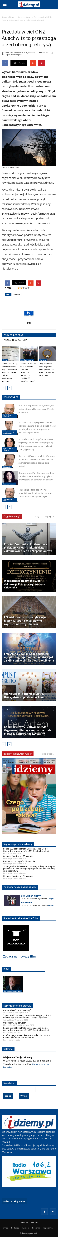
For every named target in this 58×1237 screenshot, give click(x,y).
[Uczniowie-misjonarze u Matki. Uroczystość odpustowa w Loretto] (29, 685)
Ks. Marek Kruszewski (12, 991)
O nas (5, 1227)
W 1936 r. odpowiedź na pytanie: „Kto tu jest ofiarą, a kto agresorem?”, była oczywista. (36, 409)
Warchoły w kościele (7, 416)
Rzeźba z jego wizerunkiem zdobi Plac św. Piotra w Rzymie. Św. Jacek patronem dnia (26, 1036)
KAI (29, 323)
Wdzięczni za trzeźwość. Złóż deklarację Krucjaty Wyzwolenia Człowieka (24, 584)
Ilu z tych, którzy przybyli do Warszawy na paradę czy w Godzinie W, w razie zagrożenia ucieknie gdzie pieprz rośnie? (37, 461)
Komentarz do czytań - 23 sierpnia (19, 861)
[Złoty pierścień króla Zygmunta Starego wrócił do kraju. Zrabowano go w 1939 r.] (47, 353)
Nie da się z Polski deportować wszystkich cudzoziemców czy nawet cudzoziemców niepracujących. (36, 493)
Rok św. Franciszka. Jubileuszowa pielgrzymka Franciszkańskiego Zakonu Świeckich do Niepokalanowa (28, 548)
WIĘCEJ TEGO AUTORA (15, 340)
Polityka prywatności (29, 1233)
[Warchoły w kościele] (10, 411)
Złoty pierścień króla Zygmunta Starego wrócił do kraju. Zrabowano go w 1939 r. (46, 369)
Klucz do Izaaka (9, 484)
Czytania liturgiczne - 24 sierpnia (18, 876)
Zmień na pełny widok (14, 1201)
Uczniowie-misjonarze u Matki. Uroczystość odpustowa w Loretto (26, 695)
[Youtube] (53, 1211)
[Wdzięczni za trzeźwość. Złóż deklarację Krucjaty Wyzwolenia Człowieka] (29, 576)
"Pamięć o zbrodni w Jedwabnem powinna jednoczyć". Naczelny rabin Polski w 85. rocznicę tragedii (28, 372)
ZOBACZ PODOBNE (13, 335)
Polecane (23, 1222)
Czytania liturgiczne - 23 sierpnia (18, 856)
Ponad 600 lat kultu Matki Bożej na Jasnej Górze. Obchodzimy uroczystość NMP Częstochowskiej (26, 850)
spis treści (47, 754)
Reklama (35, 1222)
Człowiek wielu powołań (14, 1023)
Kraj (37, 516)
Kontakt (25, 1227)
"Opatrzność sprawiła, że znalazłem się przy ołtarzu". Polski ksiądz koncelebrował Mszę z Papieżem (28, 1016)
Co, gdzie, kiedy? (12, 516)
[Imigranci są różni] (10, 495)
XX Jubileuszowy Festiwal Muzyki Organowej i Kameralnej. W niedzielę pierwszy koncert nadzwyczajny (27, 730)
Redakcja (15, 1227)
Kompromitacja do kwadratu (9, 432)
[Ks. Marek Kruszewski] (13, 987)
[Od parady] (10, 461)
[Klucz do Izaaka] (10, 478)
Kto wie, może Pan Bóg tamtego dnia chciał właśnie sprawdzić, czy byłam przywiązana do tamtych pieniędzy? (36, 476)
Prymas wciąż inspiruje (8, 449)
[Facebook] (44, 1211)
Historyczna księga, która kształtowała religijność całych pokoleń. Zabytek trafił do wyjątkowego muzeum (10, 372)
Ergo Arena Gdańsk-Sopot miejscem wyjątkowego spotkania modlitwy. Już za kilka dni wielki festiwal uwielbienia (29, 657)
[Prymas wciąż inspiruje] (10, 445)
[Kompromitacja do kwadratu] (10, 428)
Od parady (7, 467)
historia (17, 294)
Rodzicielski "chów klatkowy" (17, 1010)
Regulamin (48, 1227)
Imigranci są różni (7, 500)
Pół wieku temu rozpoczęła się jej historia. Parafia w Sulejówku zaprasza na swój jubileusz (25, 621)
